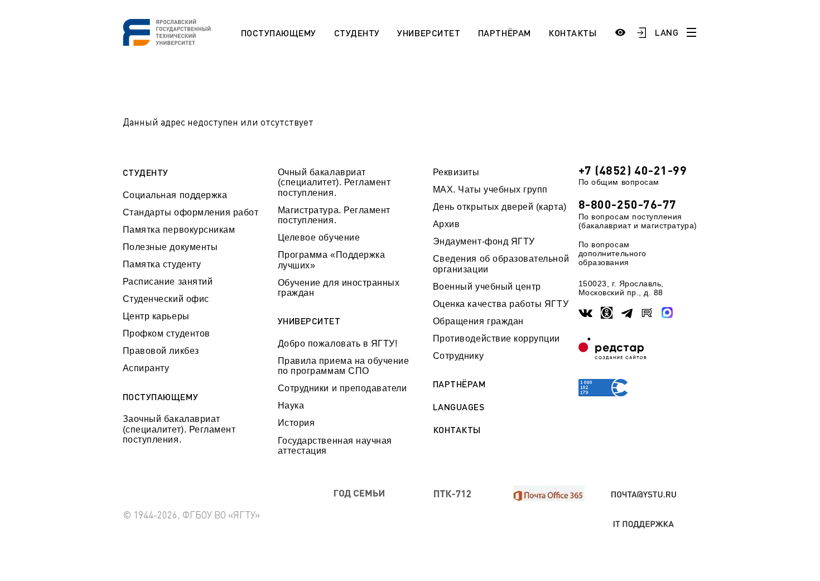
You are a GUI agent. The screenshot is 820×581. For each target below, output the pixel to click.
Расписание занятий (168, 281)
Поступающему (278, 32)
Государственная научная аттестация (335, 445)
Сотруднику (458, 356)
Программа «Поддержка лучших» (331, 260)
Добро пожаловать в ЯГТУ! (338, 343)
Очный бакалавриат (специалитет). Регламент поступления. (334, 182)
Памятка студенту (162, 264)
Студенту (357, 32)
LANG (666, 32)
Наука (291, 405)
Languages (459, 407)
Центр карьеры (156, 316)
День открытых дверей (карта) (500, 207)
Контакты (572, 32)
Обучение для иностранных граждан (339, 287)
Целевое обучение (319, 237)
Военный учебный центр (487, 286)
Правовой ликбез (161, 351)
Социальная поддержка (175, 195)
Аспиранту (146, 368)
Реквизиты (456, 172)
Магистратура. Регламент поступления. (334, 215)
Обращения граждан (478, 321)
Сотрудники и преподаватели (342, 388)
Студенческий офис (166, 299)
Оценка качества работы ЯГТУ (500, 304)
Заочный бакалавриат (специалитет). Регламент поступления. (179, 429)
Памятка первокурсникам (179, 229)
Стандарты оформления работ (191, 212)
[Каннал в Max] (667, 313)
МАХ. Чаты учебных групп (490, 189)
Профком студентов (166, 333)
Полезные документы (170, 247)
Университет (428, 32)
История (296, 423)
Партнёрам (504, 32)
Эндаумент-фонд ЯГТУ (484, 241)
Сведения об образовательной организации (501, 263)
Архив (446, 224)
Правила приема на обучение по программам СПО (343, 366)
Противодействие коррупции (496, 338)
